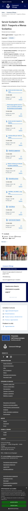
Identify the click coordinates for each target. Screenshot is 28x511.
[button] (13, 508)
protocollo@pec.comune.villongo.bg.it (12, 456)
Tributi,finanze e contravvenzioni (11, 407)
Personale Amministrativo (9, 375)
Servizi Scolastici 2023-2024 (10, 269)
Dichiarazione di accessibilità (10, 483)
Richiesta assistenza (8, 469)
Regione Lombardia (6, 2)
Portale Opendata (7, 485)
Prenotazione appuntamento (10, 462)
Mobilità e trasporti (8, 396)
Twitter (12, 236)
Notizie (5, 421)
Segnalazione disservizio (9, 465)
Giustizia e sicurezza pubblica (10, 405)
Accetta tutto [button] (14, 502)
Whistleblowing (6, 277)
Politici (5, 373)
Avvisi (4, 426)
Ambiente (5, 410)
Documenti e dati (7, 377)
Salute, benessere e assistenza (10, 412)
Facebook (5, 236)
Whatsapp (18, 236)
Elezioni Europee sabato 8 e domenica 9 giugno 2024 (12, 273)
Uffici (4, 368)
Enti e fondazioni (7, 370)
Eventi (4, 435)
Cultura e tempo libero (8, 387)
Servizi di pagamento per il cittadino (11, 280)
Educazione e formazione (9, 403)
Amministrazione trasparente (10, 476)
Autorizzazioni (6, 414)
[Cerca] (25, 6)
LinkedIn (13, 238)
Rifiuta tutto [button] (14, 505)
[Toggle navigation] (3, 6)
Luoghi (5, 432)
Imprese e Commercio (8, 391)
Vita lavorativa (6, 389)
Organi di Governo (7, 363)
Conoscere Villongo (11, 12)
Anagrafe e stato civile (8, 384)
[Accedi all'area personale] (22, 2)
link (6, 499)
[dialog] (14, 498)
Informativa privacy (8, 478)
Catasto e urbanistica (8, 393)
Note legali (6, 481)
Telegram (6, 238)
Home (3, 12)
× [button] (26, 487)
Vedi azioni (3, 242)
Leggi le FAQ (6, 467)
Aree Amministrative (8, 366)
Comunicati (6, 423)
